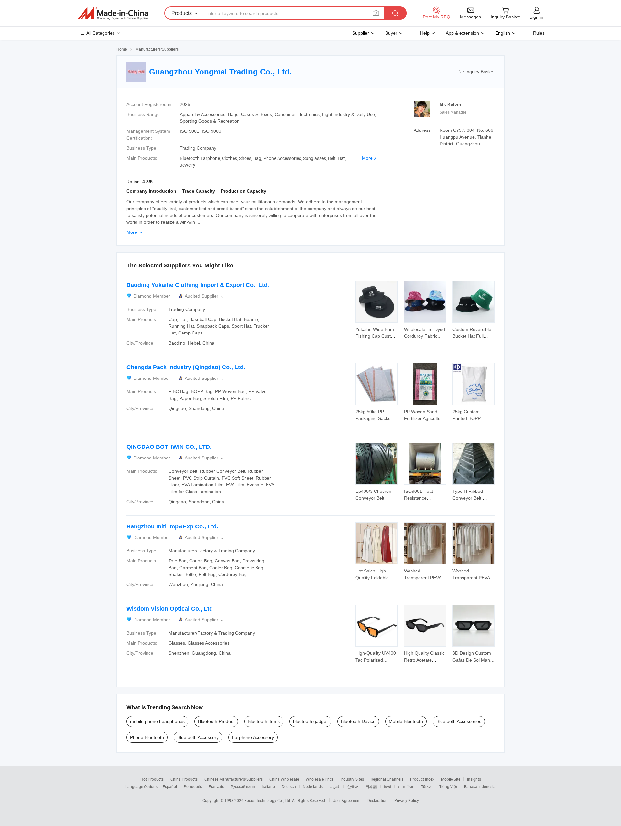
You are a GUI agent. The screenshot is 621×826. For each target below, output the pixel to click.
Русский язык (243, 786)
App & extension (462, 33)
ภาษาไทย (406, 786)
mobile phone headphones (157, 721)
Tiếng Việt (448, 786)
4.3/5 (147, 181)
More (367, 158)
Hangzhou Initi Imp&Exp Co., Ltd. (172, 526)
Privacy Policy (406, 800)
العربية (335, 786)
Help (425, 33)
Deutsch (289, 786)
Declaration (377, 800)
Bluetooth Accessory (198, 737)
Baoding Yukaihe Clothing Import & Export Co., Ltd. (197, 285)
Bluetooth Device (358, 721)
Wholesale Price (319, 779)
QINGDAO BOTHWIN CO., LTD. (169, 447)
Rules (539, 33)
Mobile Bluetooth (406, 721)
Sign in (536, 17)
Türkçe (426, 786)
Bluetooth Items (264, 721)
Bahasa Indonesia (480, 786)
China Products (184, 779)
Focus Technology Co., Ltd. (268, 800)
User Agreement (347, 800)
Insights (474, 779)
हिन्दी (387, 786)
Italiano (268, 786)
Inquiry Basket (477, 71)
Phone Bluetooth (147, 737)
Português (193, 786)
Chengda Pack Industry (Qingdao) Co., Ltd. (185, 367)
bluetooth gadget (310, 721)
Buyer (391, 33)
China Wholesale (284, 779)
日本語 (371, 786)
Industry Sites (352, 779)
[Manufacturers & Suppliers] (113, 13)
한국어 (353, 786)
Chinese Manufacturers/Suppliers (233, 779)
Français (216, 786)
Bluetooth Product (216, 721)
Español (170, 786)
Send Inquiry (376, 332)
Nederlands (313, 786)
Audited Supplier (205, 296)
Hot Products (152, 779)
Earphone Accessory (253, 737)
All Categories (100, 33)
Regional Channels (387, 779)
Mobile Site (450, 779)
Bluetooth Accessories (458, 721)
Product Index (422, 779)
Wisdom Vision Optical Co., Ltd (169, 608)
